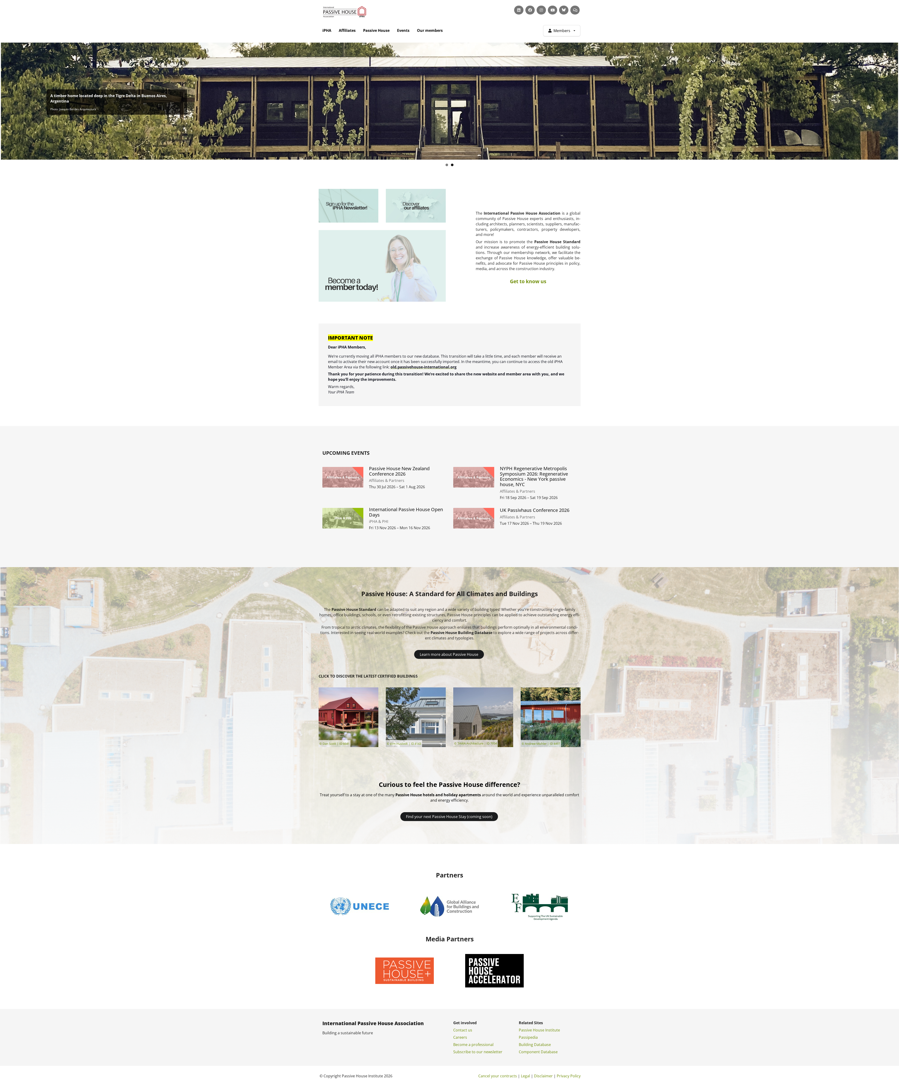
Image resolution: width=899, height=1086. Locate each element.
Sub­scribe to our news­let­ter (477, 1051)
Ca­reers (460, 1037)
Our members (430, 30)
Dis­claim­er (543, 1076)
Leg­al (525, 1076)
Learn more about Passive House (449, 654)
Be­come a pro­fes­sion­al (473, 1044)
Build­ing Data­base (535, 1044)
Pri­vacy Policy (569, 1076)
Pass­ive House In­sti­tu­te (539, 1030)
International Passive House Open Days (406, 512)
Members (561, 30)
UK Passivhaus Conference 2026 (534, 510)
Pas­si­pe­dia (528, 1037)
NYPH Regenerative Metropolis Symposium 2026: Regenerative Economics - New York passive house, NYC (534, 476)
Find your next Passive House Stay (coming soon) (449, 816)
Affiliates (347, 30)
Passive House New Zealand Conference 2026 (399, 471)
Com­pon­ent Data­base (538, 1051)
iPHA (326, 30)
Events (403, 30)
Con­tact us (462, 1030)
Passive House (376, 30)
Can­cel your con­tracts (497, 1076)
